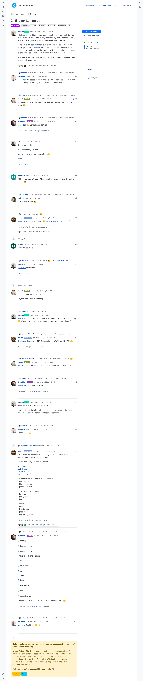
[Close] (74, 644)
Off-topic (16, 25)
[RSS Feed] (69, 25)
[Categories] (3, 2)
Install (129, 5)
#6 (76, 175)
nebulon (21, 31)
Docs (123, 5)
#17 (76, 429)
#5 (76, 142)
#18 (76, 451)
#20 (75, 622)
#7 (76, 198)
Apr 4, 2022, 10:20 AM (44, 315)
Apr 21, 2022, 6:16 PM (47, 451)
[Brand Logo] (14, 5)
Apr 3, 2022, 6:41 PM (44, 291)
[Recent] (3, 7)
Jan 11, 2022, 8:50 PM (44, 99)
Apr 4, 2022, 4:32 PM (39, 429)
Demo (116, 5)
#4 (76, 121)
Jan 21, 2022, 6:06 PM (37, 198)
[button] (3, 674)
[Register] (140, 7)
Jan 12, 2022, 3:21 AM (35, 142)
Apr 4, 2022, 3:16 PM (43, 402)
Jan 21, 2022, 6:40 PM (47, 218)
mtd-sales (21, 175)
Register (16, 674)
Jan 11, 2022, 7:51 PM (43, 31)
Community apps (105, 5)
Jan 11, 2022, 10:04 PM (48, 121)
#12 (76, 315)
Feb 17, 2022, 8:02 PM (39, 244)
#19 (76, 535)
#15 (76, 382)
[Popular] (3, 16)
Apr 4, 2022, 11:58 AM (47, 338)
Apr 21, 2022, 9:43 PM (40, 622)
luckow (20, 218)
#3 (76, 99)
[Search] (3, 25)
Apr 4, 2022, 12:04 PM (45, 362)
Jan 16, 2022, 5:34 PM (40, 175)
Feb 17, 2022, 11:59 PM (35, 264)
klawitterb (21, 76)
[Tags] (3, 11)
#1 (76, 31)
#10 (76, 264)
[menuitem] (140, 2)
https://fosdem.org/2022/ (56, 221)
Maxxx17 (21, 244)
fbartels (20, 99)
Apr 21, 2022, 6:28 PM (48, 535)
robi (19, 142)
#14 (76, 362)
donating (36, 131)
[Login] (140, 2)
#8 (76, 218)
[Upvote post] (72, 65)
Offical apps (91, 5)
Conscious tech (23, 164)
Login (24, 674)
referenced (33, 446)
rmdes (20, 198)
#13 (76, 338)
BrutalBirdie (22, 121)
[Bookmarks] (3, 20)
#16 (76, 402)
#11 (76, 291)
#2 (76, 76)
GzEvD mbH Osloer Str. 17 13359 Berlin (23, 471)
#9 (76, 244)
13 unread (89, 69)
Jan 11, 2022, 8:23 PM (40, 76)
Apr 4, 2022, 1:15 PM (47, 382)
